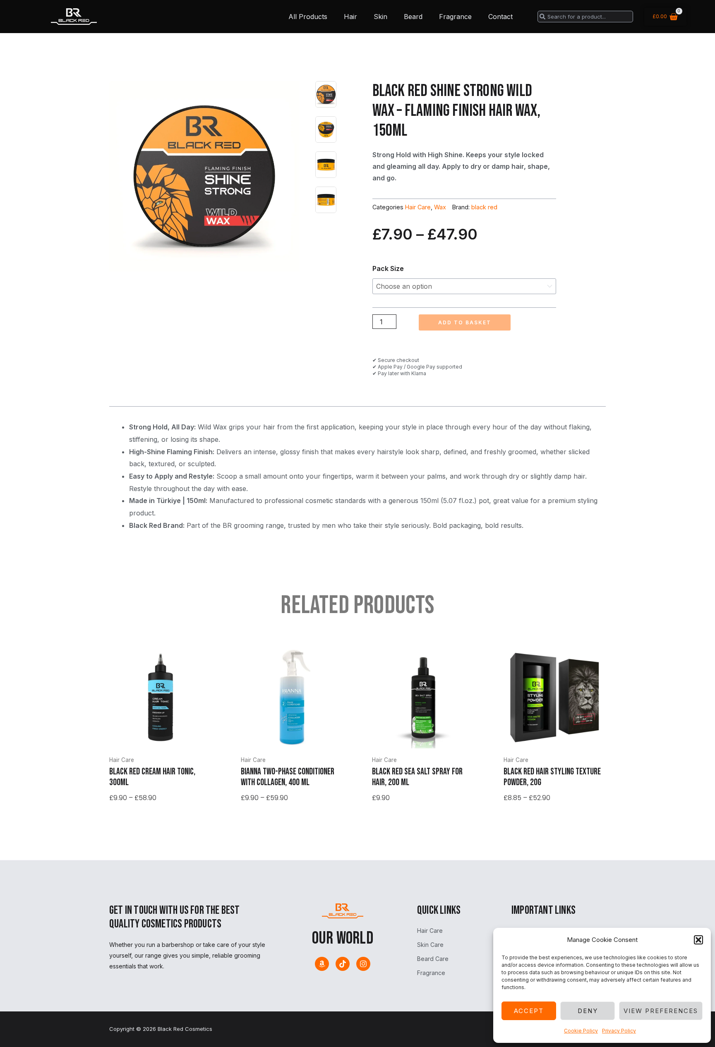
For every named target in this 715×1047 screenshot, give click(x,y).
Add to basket (464, 322)
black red (484, 207)
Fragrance (455, 16)
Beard (413, 16)
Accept (529, 1011)
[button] (698, 940)
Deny (588, 1011)
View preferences (661, 1011)
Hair (350, 16)
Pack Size (388, 268)
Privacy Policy (619, 1031)
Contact (500, 16)
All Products (307, 16)
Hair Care (418, 207)
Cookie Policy (581, 1031)
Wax (440, 207)
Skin (380, 16)
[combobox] (585, 16)
